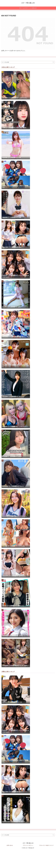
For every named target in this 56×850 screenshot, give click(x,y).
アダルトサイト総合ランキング (46, 845)
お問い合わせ (10, 845)
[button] (53, 62)
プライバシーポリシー (28, 845)
